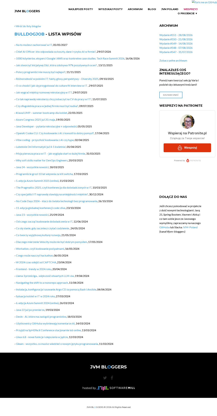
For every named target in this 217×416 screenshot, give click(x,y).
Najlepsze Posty (80, 9)
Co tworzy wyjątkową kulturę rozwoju (38, 235)
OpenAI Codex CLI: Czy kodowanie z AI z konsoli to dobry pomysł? (55, 133)
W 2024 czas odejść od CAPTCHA (36, 262)
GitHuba (164, 227)
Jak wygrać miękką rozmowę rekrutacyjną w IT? (44, 92)
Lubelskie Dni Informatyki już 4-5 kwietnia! (41, 146)
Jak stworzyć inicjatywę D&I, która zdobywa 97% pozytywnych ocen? (56, 65)
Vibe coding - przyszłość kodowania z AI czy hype (45, 139)
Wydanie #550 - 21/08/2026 (176, 39)
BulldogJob (29, 34)
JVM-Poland (190, 227)
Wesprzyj (191, 9)
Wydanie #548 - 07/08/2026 (176, 47)
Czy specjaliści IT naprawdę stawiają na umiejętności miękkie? (52, 194)
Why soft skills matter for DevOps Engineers (42, 160)
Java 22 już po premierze (30, 309)
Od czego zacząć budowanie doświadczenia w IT (44, 221)
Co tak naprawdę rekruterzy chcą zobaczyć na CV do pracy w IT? (53, 99)
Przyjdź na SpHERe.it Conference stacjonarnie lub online (48, 330)
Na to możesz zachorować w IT (34, 44)
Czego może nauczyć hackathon (34, 255)
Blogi (152, 9)
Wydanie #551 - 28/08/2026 (176, 35)
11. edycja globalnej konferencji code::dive (40, 207)
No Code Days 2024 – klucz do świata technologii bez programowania (56, 201)
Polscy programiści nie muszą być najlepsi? (40, 72)
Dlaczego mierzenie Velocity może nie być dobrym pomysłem (51, 241)
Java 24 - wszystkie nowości (32, 167)
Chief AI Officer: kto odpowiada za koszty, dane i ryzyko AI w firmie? (56, 51)
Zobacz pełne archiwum (173, 60)
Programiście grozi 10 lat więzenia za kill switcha (44, 173)
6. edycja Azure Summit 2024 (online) (37, 303)
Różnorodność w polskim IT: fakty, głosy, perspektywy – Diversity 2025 (57, 78)
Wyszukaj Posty (110, 9)
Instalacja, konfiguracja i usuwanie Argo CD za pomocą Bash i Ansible (56, 289)
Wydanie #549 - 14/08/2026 (176, 43)
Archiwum (135, 9)
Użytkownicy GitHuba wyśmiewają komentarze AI (45, 323)
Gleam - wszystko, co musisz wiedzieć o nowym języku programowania (57, 343)
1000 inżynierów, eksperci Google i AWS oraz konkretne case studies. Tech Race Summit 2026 (70, 58)
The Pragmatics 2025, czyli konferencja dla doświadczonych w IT (54, 187)
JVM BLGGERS (27, 11)
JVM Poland (169, 9)
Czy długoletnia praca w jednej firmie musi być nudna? (47, 106)
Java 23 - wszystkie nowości (32, 214)
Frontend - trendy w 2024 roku (33, 269)
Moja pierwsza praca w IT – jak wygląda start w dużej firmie (50, 153)
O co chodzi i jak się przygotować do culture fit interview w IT (52, 85)
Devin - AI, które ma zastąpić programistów (41, 316)
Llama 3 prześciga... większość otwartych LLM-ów (45, 275)
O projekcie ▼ (188, 13)
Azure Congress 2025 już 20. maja (35, 119)
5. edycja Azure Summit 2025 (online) (37, 180)
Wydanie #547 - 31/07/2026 (176, 52)
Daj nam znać (171, 95)
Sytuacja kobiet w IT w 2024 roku (35, 296)
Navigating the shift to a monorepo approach (42, 282)
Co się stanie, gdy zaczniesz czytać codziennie (43, 228)
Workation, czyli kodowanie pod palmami (40, 248)
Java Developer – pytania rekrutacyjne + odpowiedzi (46, 126)
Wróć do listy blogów (28, 26)
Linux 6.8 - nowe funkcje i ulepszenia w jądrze (42, 337)
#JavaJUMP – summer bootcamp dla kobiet (41, 112)
